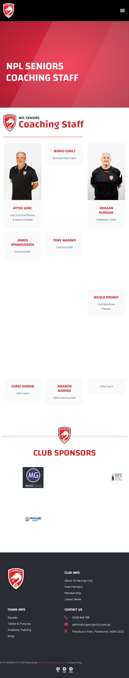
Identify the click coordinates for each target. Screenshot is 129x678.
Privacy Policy (75, 662)
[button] (122, 10)
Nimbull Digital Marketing (50, 662)
